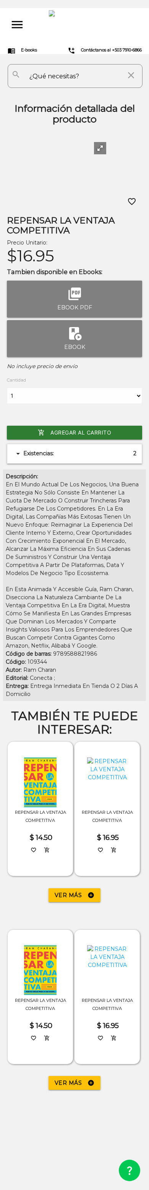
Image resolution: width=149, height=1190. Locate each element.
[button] (100, 148)
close (131, 75)
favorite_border (131, 201)
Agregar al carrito (74, 432)
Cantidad (16, 380)
